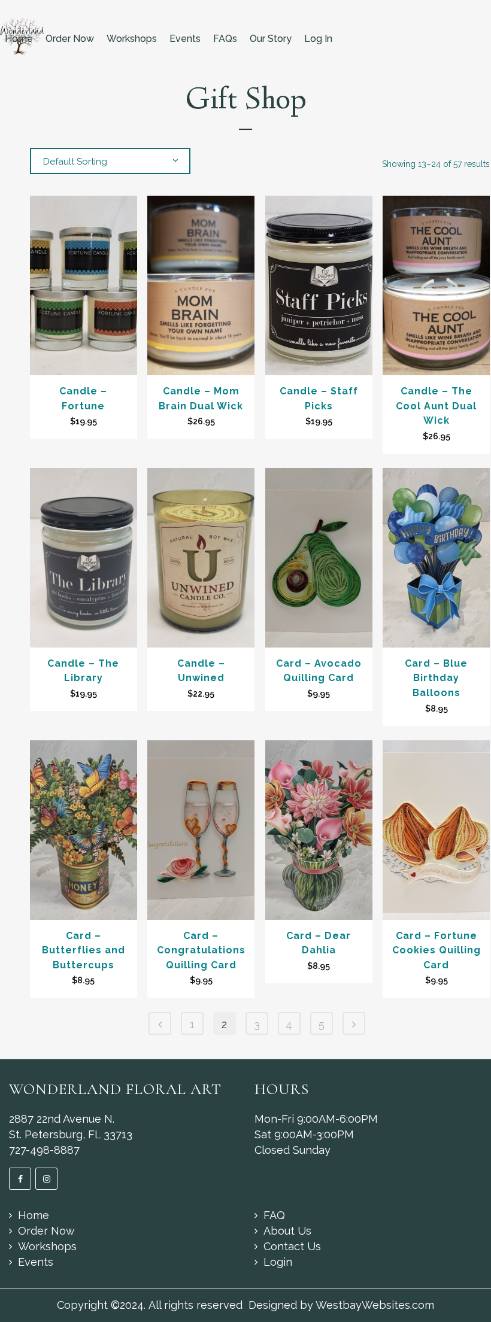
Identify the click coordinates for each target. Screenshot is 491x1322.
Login (277, 1262)
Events (185, 38)
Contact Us (292, 1246)
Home (19, 38)
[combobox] (110, 161)
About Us (287, 1230)
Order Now (70, 38)
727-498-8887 (44, 1150)
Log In (318, 38)
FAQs (225, 38)
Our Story (271, 38)
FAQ (274, 1215)
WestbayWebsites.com (375, 1305)
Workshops (132, 38)
